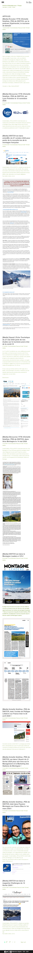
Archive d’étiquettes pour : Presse (12, 5)
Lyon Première (11, 122)
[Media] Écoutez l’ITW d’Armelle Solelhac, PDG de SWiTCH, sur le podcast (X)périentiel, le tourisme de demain (15, 22)
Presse (19, 27)
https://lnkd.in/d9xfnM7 (13, 86)
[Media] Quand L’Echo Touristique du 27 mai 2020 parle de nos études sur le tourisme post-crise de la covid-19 (16, 340)
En (30, 2)
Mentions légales (17, 951)
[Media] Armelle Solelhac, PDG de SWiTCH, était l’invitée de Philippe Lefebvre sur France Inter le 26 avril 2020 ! (16, 712)
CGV (24, 951)
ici (14, 176)
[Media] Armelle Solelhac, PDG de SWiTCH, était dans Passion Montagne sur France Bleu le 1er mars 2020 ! (16, 805)
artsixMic (19, 169)
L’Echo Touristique (10, 370)
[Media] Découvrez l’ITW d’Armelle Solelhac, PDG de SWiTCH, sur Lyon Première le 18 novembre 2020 (16, 97)
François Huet (13, 58)
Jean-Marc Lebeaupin (7, 169)
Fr (27, 2)
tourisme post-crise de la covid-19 (18, 353)
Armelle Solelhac (23, 612)
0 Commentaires (13, 27)
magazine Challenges (18, 925)
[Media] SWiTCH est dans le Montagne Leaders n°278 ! (13, 555)
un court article (12, 374)
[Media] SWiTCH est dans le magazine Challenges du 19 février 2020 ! (13, 882)
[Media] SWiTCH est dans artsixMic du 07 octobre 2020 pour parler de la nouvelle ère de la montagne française (16, 139)
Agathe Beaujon (6, 925)
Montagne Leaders (17, 615)
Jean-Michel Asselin (12, 859)
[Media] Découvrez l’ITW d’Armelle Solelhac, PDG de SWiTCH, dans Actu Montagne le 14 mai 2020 (16, 439)
